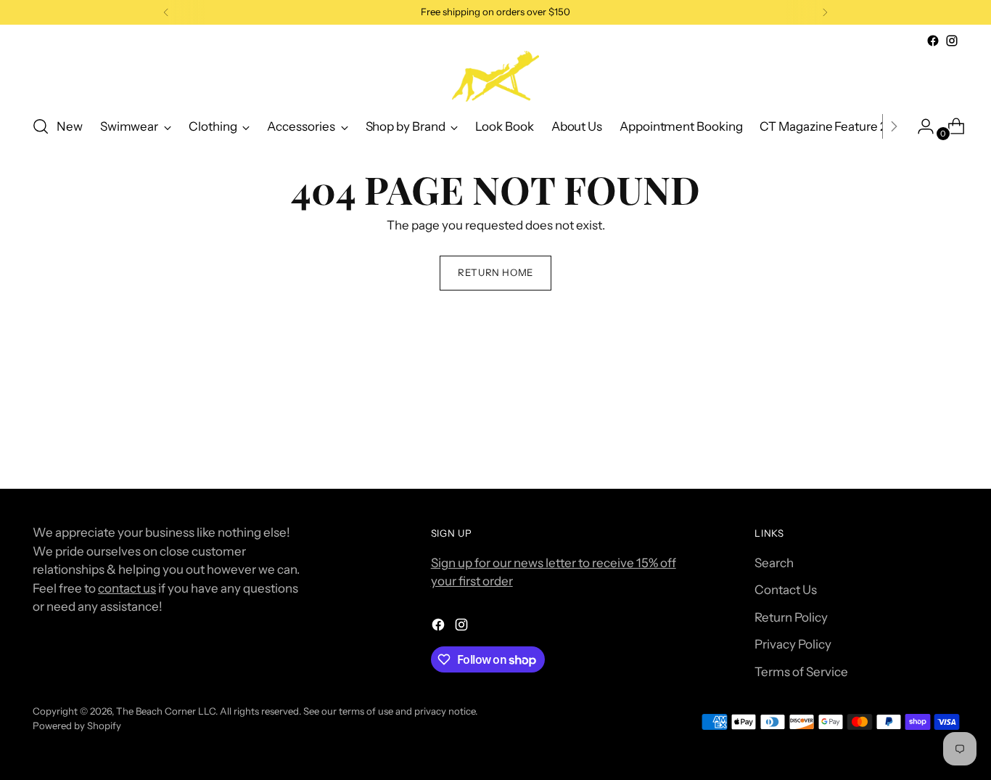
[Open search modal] (40, 126)
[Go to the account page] (919, 126)
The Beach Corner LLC (165, 711)
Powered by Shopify (77, 725)
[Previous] (166, 12)
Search (774, 563)
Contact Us (785, 589)
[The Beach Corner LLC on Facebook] (932, 40)
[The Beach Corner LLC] (495, 76)
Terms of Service (801, 672)
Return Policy (791, 617)
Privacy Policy (792, 644)
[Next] (825, 12)
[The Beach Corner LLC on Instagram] (951, 40)
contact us (127, 588)
